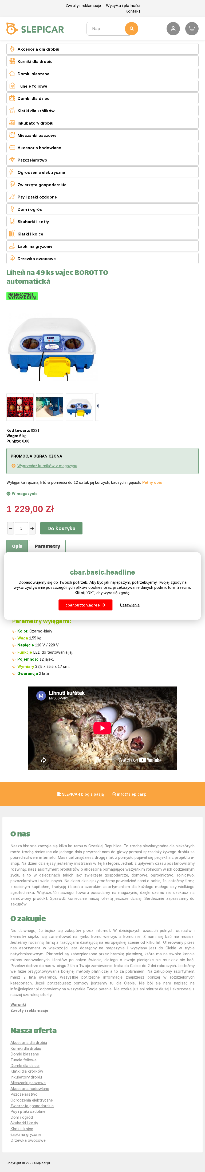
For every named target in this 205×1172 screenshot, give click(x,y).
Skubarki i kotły (29, 221)
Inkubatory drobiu (31, 122)
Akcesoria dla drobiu (34, 49)
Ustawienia (130, 605)
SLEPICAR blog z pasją (83, 794)
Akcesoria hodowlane (35, 147)
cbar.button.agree (82, 605)
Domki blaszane (29, 73)
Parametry (47, 546)
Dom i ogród (25, 209)
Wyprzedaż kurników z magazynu (47, 465)
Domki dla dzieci (29, 98)
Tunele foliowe (28, 86)
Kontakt (132, 11)
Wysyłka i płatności (123, 5)
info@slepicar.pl (132, 794)
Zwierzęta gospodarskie (37, 184)
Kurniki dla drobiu (31, 61)
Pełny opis (152, 482)
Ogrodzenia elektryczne (37, 172)
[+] (32, 528)
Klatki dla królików (32, 110)
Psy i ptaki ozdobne (33, 196)
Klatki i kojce (26, 233)
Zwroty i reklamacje (83, 5)
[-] (10, 528)
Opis (17, 546)
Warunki (18, 1004)
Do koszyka (61, 528)
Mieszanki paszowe (33, 135)
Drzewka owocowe (32, 258)
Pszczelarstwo (28, 159)
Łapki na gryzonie (31, 246)
